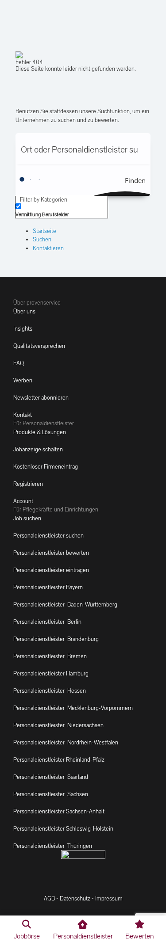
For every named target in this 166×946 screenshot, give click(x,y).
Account (23, 501)
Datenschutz (75, 898)
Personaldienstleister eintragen (51, 570)
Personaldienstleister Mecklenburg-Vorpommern (73, 708)
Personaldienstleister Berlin (47, 622)
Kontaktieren (48, 248)
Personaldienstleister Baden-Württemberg (65, 604)
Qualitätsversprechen (39, 346)
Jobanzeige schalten (38, 449)
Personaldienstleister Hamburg (51, 673)
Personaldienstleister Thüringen (52, 846)
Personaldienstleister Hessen (49, 690)
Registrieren (28, 484)
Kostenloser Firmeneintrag (45, 466)
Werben (22, 380)
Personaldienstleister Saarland (50, 777)
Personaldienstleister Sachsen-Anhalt (58, 811)
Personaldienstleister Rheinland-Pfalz (58, 759)
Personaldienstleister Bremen (50, 656)
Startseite (44, 231)
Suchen (42, 239)
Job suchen (27, 518)
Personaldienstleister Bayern (48, 587)
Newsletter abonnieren (41, 397)
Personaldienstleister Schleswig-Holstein (63, 828)
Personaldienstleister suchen (48, 535)
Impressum (109, 898)
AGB (49, 898)
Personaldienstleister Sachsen (50, 794)
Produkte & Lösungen (39, 432)
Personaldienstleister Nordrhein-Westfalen (65, 742)
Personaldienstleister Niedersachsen (58, 725)
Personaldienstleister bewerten (51, 553)
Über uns (24, 311)
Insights (22, 328)
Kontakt (22, 415)
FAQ (18, 363)
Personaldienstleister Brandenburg (56, 639)
